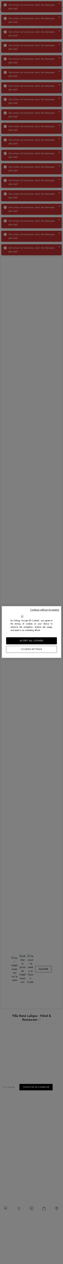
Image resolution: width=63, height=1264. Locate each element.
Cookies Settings (31, 649)
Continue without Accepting (44, 610)
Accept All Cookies (31, 640)
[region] (31, 632)
